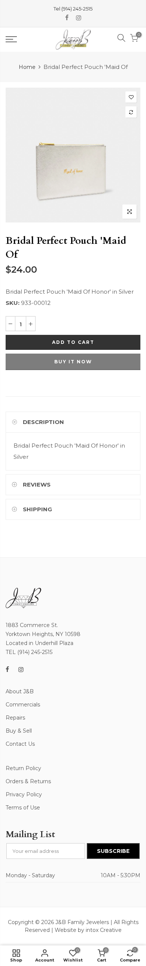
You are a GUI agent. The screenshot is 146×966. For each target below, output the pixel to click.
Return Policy (23, 768)
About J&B (20, 691)
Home (27, 67)
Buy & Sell (19, 730)
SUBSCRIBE (113, 851)
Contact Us (20, 744)
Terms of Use (23, 807)
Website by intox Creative (88, 930)
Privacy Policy (24, 794)
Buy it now (73, 361)
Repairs (15, 717)
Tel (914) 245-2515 (73, 9)
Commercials (23, 704)
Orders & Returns (28, 781)
